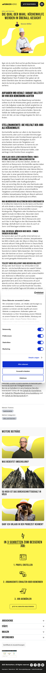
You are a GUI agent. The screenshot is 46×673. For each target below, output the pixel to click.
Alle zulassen (23, 364)
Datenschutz (12, 669)
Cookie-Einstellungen (36, 669)
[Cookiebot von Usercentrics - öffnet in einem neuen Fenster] (34, 293)
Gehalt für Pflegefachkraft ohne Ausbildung (22, 393)
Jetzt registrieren (29, 4)
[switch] (40, 336)
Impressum (5, 669)
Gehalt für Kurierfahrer (32, 390)
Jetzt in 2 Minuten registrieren (23, 606)
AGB (17, 669)
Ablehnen (23, 378)
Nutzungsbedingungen (25, 669)
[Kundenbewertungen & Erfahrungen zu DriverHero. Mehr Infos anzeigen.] (9, 654)
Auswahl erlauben (23, 371)
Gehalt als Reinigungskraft (15, 395)
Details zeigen (34, 358)
